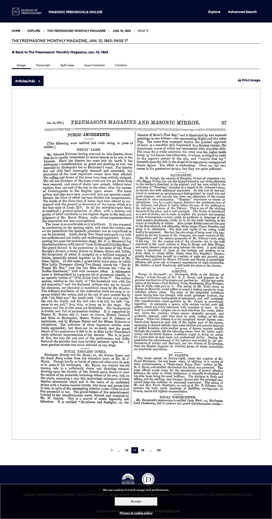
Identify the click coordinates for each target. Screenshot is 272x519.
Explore (214, 12)
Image (21, 65)
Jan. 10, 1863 (122, 31)
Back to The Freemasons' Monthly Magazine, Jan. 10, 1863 (61, 52)
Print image (250, 80)
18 (142, 450)
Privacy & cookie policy (136, 513)
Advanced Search (242, 12)
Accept (136, 501)
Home (16, 31)
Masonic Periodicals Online (75, 12)
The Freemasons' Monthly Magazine (76, 31)
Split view (67, 65)
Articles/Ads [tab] (25, 81)
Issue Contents (94, 65)
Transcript (43, 65)
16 (126, 450)
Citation (121, 65)
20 (159, 450)
